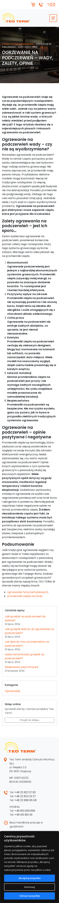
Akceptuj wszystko (30, 878)
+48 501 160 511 (23, 815)
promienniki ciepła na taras (24, 596)
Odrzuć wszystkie (29, 896)
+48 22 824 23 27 (25, 796)
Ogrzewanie (27, 44)
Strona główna (10, 44)
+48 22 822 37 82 (25, 792)
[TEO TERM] (16, 18)
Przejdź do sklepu (29, 720)
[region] (29, 867)
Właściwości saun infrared (21, 667)
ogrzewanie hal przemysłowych (27, 592)
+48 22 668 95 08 (25, 800)
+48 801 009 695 (24, 811)
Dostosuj (29, 887)
